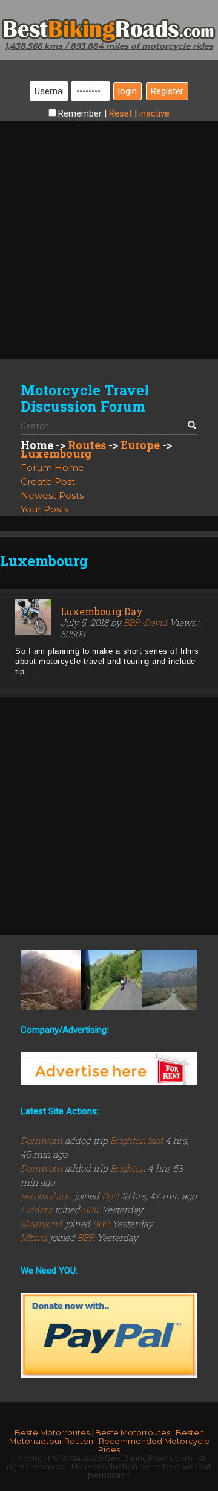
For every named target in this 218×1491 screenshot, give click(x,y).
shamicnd (43, 1224)
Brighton (127, 1168)
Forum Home (52, 467)
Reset (120, 113)
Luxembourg (56, 453)
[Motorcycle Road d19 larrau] (111, 980)
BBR (110, 1196)
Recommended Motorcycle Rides (154, 1445)
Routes (87, 445)
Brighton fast (136, 1140)
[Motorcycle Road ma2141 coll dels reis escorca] (51, 980)
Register (167, 91)
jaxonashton (47, 1196)
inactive (154, 113)
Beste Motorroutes (52, 1432)
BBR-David (145, 622)
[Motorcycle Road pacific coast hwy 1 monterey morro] (172, 980)
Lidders (37, 1210)
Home (37, 445)
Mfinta (35, 1237)
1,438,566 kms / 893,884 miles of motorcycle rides (109, 46)
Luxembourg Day (102, 611)
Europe (140, 445)
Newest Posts (52, 495)
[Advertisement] (109, 229)
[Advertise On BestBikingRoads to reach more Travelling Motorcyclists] (109, 1067)
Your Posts (44, 509)
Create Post (48, 481)
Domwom (43, 1140)
